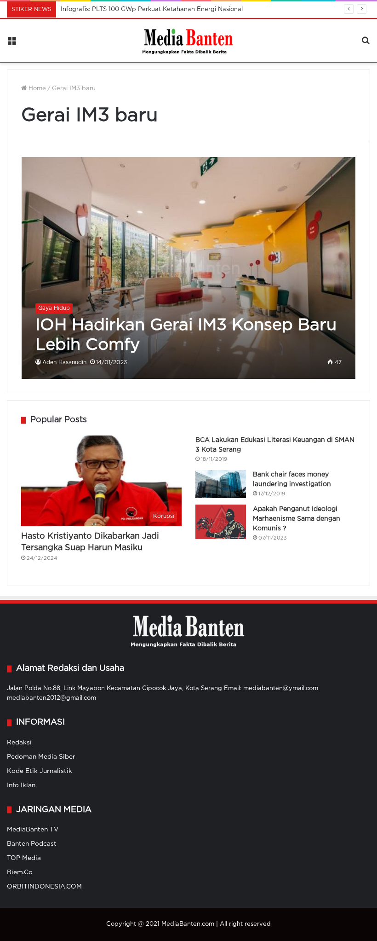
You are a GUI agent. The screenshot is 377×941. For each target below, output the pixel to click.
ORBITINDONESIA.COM (44, 886)
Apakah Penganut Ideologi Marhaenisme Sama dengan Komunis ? (296, 518)
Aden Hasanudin (64, 362)
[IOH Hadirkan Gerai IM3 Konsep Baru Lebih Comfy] (189, 268)
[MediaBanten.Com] (188, 40)
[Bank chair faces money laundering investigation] (220, 484)
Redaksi (19, 742)
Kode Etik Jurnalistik (39, 771)
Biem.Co (20, 872)
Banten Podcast (32, 844)
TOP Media (24, 858)
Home (36, 88)
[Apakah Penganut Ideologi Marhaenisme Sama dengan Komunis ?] (220, 522)
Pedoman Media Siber (41, 757)
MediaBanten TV (32, 829)
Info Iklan (21, 785)
